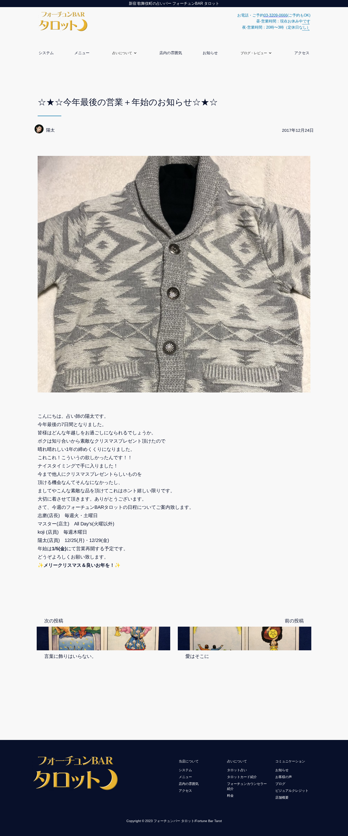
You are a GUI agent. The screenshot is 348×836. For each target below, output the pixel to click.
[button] (124, 52)
